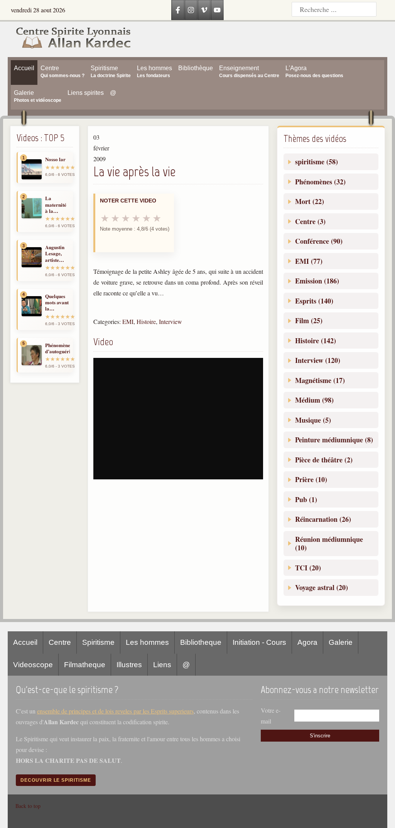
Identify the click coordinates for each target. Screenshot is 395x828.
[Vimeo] (204, 10)
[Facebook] (177, 10)
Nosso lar (55, 159)
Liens (162, 665)
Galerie (341, 642)
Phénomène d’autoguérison (57, 348)
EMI (127, 321)
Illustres (129, 665)
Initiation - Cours (259, 642)
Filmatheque (84, 665)
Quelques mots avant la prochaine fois (57, 302)
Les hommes (147, 642)
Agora (307, 642)
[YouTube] (217, 10)
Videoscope (33, 665)
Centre (60, 642)
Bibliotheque (200, 642)
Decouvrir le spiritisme (55, 780)
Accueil (25, 642)
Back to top (28, 805)
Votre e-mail (270, 715)
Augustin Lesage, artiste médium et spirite (56, 253)
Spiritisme (98, 642)
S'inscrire (320, 736)
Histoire (146, 321)
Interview (170, 321)
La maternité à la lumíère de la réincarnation (57, 204)
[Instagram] (191, 10)
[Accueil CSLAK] (69, 39)
